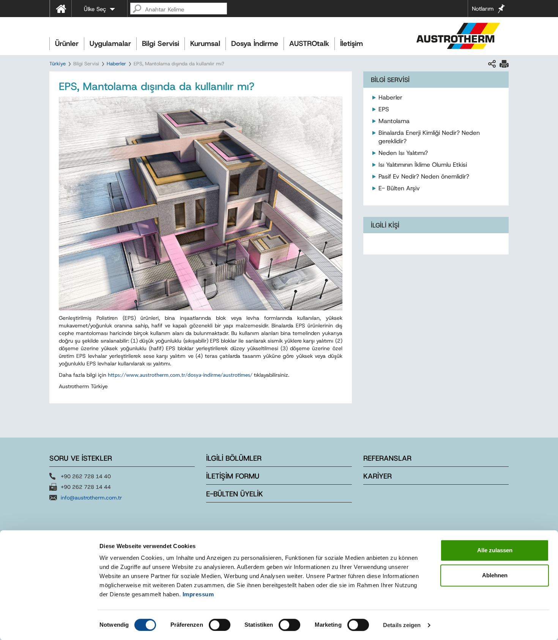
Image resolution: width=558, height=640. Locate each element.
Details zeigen (402, 625)
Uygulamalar (110, 43)
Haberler (116, 63)
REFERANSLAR (387, 458)
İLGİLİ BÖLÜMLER (234, 458)
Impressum (198, 594)
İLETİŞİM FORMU (232, 476)
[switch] (219, 625)
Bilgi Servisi (160, 43)
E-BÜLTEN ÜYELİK (234, 494)
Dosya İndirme (254, 43)
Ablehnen (495, 575)
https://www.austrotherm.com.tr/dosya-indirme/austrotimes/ (180, 375)
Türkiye (57, 63)
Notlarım (482, 9)
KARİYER (377, 476)
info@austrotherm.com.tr (91, 497)
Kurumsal (205, 43)
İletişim (351, 43)
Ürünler (67, 43)
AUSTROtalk (309, 43)
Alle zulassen (494, 550)
